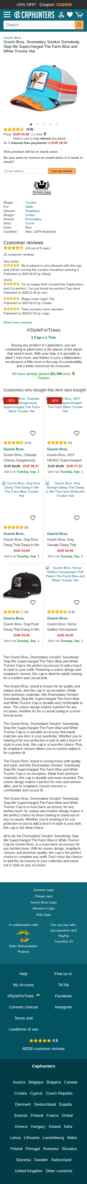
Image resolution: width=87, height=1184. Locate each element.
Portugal (33, 1149)
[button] (31, 124)
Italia (68, 1126)
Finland (37, 1115)
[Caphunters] (25, 14)
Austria (19, 1082)
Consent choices (23, 1007)
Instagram (63, 1007)
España (65, 1104)
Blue (28, 227)
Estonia (20, 1115)
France (52, 1115)
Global (67, 1115)
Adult (29, 206)
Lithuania (31, 1137)
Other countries (58, 1171)
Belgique (36, 1082)
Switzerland (61, 1160)
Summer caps (43, 890)
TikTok (63, 985)
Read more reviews (17, 322)
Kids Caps (43, 914)
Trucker (30, 202)
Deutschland (45, 1104)
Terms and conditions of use (23, 1023)
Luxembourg (53, 1137)
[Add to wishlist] (33, 433)
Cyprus (36, 1093)
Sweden (41, 1160)
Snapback (32, 211)
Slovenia (23, 1160)
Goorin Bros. (12, 38)
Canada (70, 1082)
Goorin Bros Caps (43, 902)
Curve (29, 223)
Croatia (20, 1093)
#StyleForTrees (21, 996)
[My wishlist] (70, 14)
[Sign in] (61, 14)
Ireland (55, 1126)
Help (23, 974)
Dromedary (33, 219)
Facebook (63, 996)
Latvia (15, 1137)
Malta (72, 1137)
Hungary (38, 1126)
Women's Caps (43, 908)
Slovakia (69, 1149)
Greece (21, 1126)
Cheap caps (43, 896)
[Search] (79, 25)
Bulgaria (54, 1082)
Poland (16, 1149)
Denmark (23, 1104)
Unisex (30, 215)
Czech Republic (59, 1093)
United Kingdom (28, 1171)
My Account (23, 985)
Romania (50, 1149)
